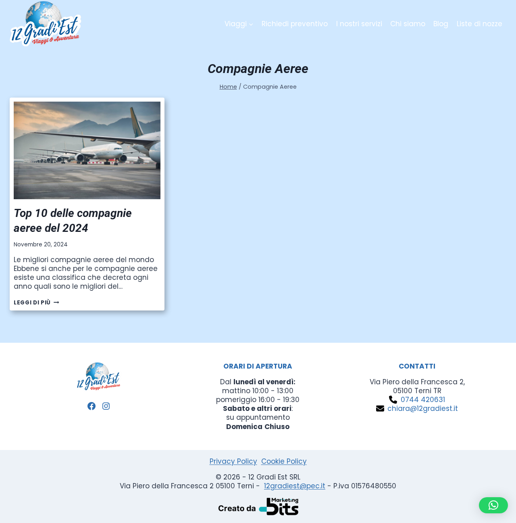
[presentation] (87, 151)
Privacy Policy (233, 461)
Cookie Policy (284, 461)
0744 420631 (423, 399)
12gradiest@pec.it (294, 486)
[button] (493, 505)
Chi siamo (407, 24)
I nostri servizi (359, 24)
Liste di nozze (479, 24)
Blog (440, 24)
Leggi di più (36, 302)
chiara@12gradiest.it (422, 408)
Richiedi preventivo (295, 24)
